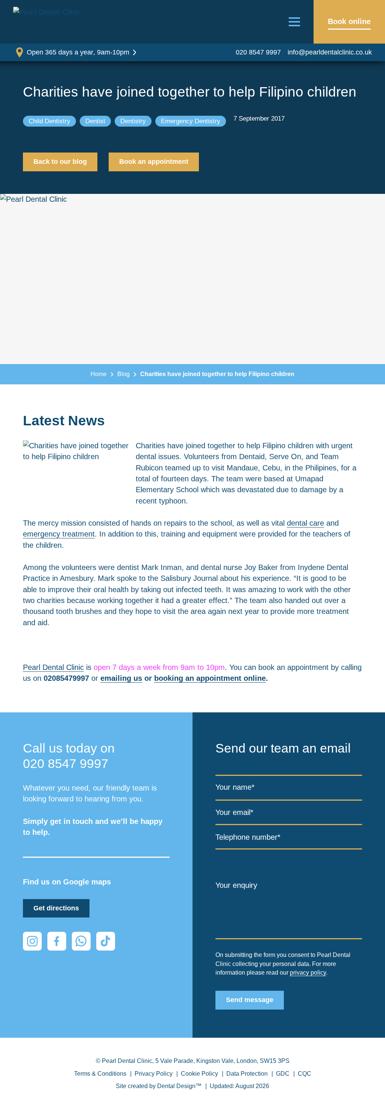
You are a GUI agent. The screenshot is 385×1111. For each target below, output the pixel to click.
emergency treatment (59, 534)
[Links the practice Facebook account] (56, 941)
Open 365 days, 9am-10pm (78, 52)
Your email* (234, 813)
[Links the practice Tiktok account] (105, 941)
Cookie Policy (199, 1073)
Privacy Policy (154, 1073)
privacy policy (308, 972)
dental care (305, 523)
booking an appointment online (210, 678)
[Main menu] (294, 22)
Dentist (95, 121)
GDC (283, 1073)
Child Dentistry (49, 121)
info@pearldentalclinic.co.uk (330, 52)
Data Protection (247, 1073)
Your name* (235, 787)
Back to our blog (60, 161)
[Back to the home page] (49, 22)
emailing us (121, 678)
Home (99, 374)
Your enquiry (236, 885)
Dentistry (133, 121)
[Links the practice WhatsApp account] (81, 941)
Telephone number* (247, 837)
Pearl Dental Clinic (53, 667)
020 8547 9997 (258, 52)
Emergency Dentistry (190, 121)
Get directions (56, 908)
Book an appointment (153, 161)
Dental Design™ (179, 1086)
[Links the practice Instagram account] (32, 941)
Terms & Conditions (100, 1073)
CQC (304, 1073)
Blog (123, 374)
